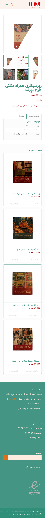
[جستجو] (11, 4)
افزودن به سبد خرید (31, 204)
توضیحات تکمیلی (34, 116)
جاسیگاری (25, 106)
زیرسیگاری (19, 106)
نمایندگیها (12, 399)
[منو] (7, 4)
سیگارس (14, 106)
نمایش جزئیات (13, 204)
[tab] (34, 116)
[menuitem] (11, 4)
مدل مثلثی (35, 106)
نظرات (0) (21, 116)
